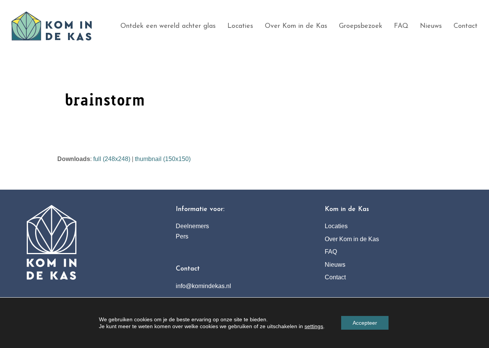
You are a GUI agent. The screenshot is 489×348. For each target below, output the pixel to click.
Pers (182, 236)
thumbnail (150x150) (163, 159)
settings (313, 326)
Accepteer (365, 323)
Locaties (336, 226)
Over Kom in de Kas (352, 239)
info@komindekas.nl (203, 286)
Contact (335, 277)
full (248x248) (111, 159)
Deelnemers (192, 226)
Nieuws (335, 264)
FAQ (331, 251)
